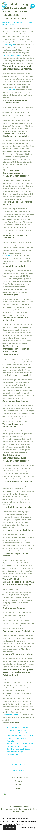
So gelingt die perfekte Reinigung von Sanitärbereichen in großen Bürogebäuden (20, 751)
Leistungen (18, 784)
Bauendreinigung (8, 45)
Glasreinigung (7, 255)
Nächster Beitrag (18, 770)
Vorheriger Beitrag (18, 764)
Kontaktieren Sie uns (10, 715)
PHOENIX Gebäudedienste (12, 22)
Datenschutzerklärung (27, 828)
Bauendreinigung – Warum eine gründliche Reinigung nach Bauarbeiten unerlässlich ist (18, 730)
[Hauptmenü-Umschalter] (32, 6)
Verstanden (10, 828)
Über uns (18, 781)
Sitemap (18, 788)
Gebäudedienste (8, 90)
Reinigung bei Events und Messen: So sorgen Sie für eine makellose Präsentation (20, 738)
